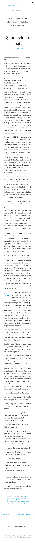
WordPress (17, 535)
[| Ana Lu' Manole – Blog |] (17, 6)
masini (9, 499)
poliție (7, 501)
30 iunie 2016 (15, 49)
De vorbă (5, 514)
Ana (23, 49)
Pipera (25, 499)
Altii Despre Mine (17, 25)
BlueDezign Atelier (23, 537)
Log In (10, 18)
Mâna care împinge (26, 514)
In (14, 496)
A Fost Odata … (12, 22)
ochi (14, 499)
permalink (23, 503)
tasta (27, 501)
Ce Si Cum (24, 22)
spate (23, 501)
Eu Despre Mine (22, 18)
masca (25, 496)
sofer (18, 501)
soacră (13, 501)
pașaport (19, 499)
